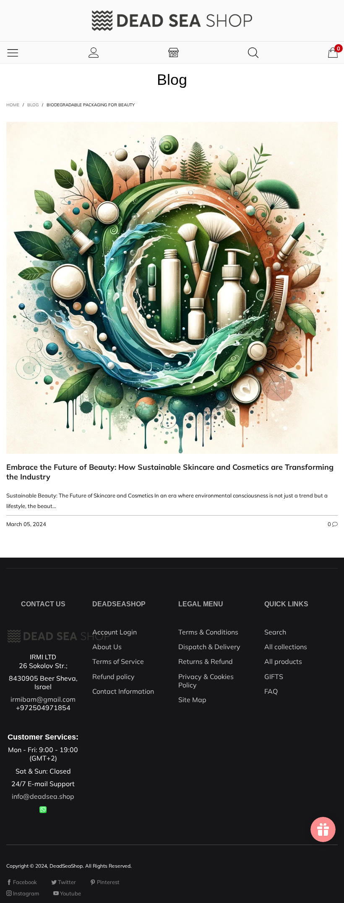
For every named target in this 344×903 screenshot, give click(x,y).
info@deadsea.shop (43, 796)
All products (283, 661)
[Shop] (173, 52)
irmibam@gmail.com (43, 699)
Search (275, 632)
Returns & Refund (205, 661)
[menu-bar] (12, 52)
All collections (285, 646)
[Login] (94, 52)
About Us (107, 646)
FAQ (271, 691)
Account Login (114, 632)
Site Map (192, 699)
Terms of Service (118, 661)
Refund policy (113, 676)
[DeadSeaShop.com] (172, 20)
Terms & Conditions (208, 632)
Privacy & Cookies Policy (206, 680)
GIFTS (273, 676)
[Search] (253, 52)
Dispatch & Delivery (209, 646)
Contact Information (123, 691)
